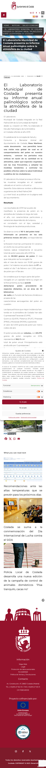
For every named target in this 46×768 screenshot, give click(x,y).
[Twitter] (39, 12)
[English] (36, 16)
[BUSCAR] (42, 12)
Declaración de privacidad (28, 417)
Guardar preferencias (23, 414)
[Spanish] (34, 16)
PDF (5, 434)
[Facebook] (36, 12)
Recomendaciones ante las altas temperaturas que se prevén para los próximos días (23, 490)
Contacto (23, 679)
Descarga (11, 434)
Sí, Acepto (23, 402)
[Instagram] (33, 12)
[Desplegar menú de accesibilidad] (3, 14)
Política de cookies (14, 417)
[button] (43, 351)
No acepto (23, 408)
